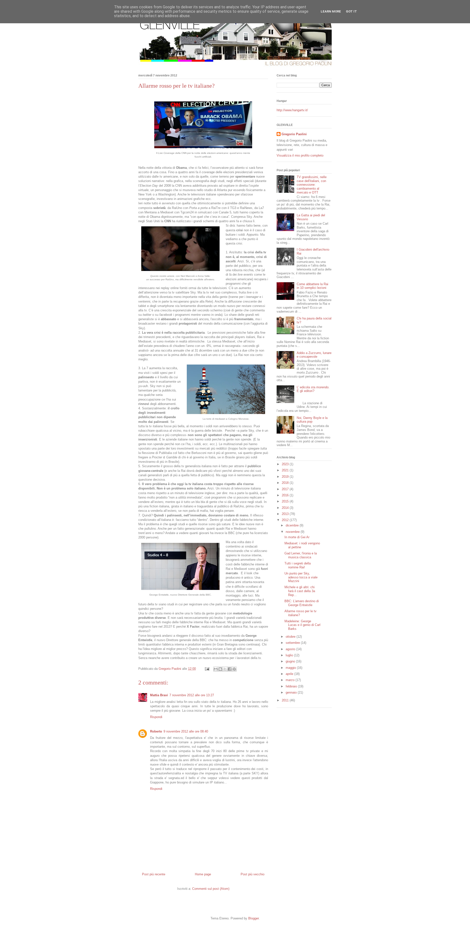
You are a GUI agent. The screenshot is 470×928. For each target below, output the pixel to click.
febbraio (292, 686)
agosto (291, 649)
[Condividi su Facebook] (229, 669)
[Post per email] (206, 669)
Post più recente (153, 874)
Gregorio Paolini (294, 134)
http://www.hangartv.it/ (292, 110)
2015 (286, 501)
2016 (286, 495)
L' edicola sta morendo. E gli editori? (313, 389)
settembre (293, 643)
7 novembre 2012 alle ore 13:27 (191, 695)
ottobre (291, 636)
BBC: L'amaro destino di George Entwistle (301, 603)
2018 (286, 483)
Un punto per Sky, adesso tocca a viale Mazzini (300, 577)
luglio (290, 655)
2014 (286, 508)
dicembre (293, 525)
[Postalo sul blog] (220, 669)
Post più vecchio (252, 874)
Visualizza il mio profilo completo (300, 155)
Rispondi (156, 717)
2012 (286, 520)
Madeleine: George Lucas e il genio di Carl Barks (302, 625)
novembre (293, 532)
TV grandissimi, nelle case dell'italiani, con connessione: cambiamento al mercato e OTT (312, 184)
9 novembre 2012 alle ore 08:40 (186, 731)
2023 (286, 464)
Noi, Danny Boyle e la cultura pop (312, 420)
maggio (291, 668)
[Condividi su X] (225, 669)
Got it (351, 11)
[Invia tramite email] (215, 669)
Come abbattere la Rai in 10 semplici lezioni (312, 286)
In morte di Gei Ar (296, 537)
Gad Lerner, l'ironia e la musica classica (300, 555)
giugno (291, 661)
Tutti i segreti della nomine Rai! (297, 565)
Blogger (253, 918)
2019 (286, 476)
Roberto (156, 731)
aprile (290, 674)
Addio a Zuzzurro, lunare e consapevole (314, 355)
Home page (203, 874)
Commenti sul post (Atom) (210, 889)
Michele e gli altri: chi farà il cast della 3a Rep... (299, 591)
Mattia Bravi (159, 695)
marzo (290, 680)
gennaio (292, 692)
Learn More (331, 11)
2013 (286, 514)
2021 (286, 470)
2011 (286, 700)
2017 (286, 489)
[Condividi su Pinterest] (234, 669)
